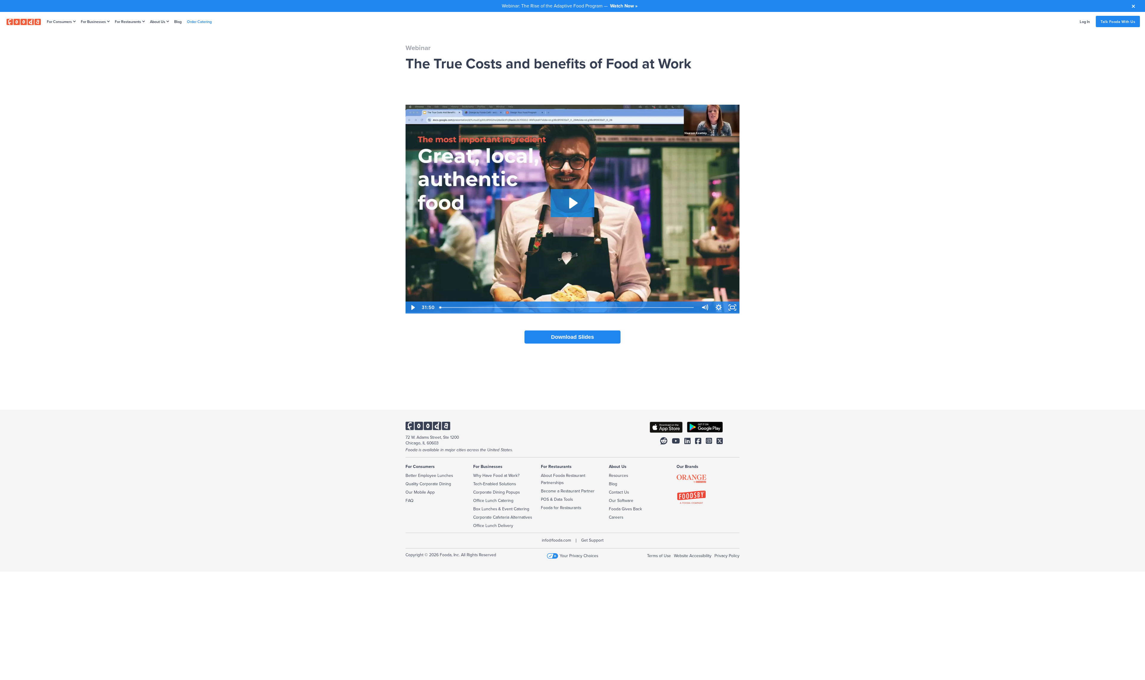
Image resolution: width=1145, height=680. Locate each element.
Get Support (592, 540)
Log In (1085, 21)
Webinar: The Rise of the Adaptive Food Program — (570, 5)
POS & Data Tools (557, 499)
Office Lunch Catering (493, 500)
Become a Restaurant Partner (568, 491)
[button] (60, 21)
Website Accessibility (692, 556)
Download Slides (572, 337)
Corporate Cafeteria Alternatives (502, 517)
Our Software (621, 500)
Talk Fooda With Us (1118, 21)
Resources (618, 475)
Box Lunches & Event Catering (501, 509)
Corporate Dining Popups (496, 492)
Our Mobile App (420, 492)
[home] (24, 21)
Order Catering (199, 21)
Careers (616, 517)
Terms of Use (659, 556)
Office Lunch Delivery (493, 525)
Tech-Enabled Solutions (494, 484)
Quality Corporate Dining (428, 484)
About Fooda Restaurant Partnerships (563, 479)
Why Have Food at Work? (496, 475)
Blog (178, 21)
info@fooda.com (556, 540)
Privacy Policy (726, 556)
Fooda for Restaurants (561, 508)
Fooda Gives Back (625, 509)
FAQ (410, 500)
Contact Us (619, 492)
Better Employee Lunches (429, 475)
